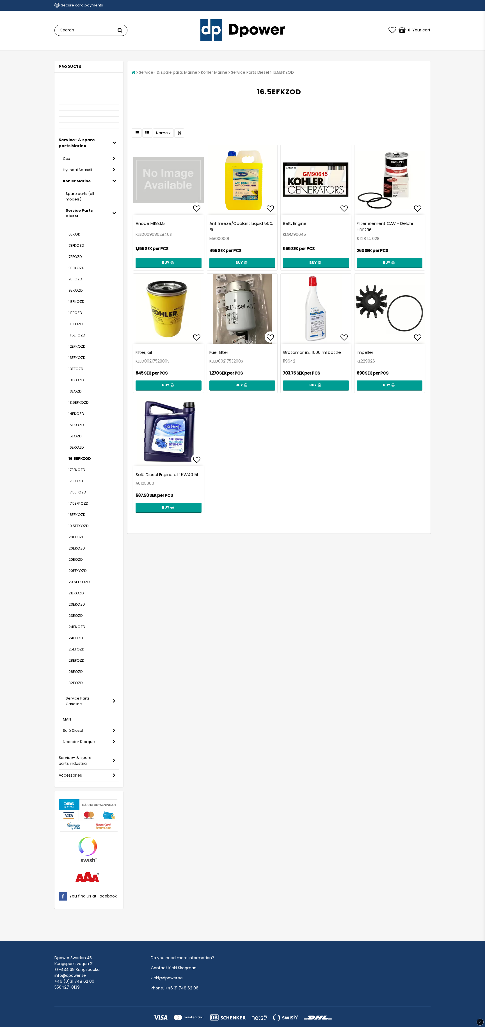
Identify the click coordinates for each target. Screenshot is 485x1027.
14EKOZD (76, 413)
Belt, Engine (294, 223)
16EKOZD (76, 447)
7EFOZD (75, 256)
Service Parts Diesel (79, 213)
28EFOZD (76, 660)
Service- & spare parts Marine (77, 143)
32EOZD (75, 683)
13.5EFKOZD (78, 402)
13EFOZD (75, 368)
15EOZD (75, 436)
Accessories (70, 775)
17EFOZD (75, 481)
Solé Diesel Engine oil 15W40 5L (167, 474)
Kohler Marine (77, 181)
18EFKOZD (77, 514)
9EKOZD (75, 290)
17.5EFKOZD (78, 503)
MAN (67, 719)
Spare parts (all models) (80, 196)
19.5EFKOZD (78, 525)
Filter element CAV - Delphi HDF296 (385, 226)
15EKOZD (76, 425)
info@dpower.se (70, 975)
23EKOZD (76, 604)
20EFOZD (76, 537)
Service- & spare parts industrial (75, 760)
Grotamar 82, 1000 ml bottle (312, 352)
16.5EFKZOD (79, 458)
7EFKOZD (76, 245)
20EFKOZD (77, 570)
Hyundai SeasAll (77, 169)
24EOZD (75, 638)
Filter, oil (144, 352)
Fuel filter (218, 352)
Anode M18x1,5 (150, 223)
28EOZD (75, 671)
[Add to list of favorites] (168, 180)
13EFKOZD (77, 357)
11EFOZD (75, 312)
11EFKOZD (76, 301)
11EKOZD (75, 324)
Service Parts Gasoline (78, 701)
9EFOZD (75, 279)
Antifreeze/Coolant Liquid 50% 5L (241, 226)
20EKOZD (76, 548)
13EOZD (75, 391)
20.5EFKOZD (79, 582)
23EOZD (75, 615)
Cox (66, 158)
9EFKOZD (76, 268)
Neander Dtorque (79, 741)
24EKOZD (76, 626)
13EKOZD (76, 380)
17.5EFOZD (77, 492)
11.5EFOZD (76, 335)
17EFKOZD (76, 469)
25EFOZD (76, 649)
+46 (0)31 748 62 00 (74, 981)
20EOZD (75, 559)
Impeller (365, 352)
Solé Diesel (73, 730)
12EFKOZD (77, 346)
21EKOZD (76, 593)
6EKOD (74, 234)
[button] (392, 30)
